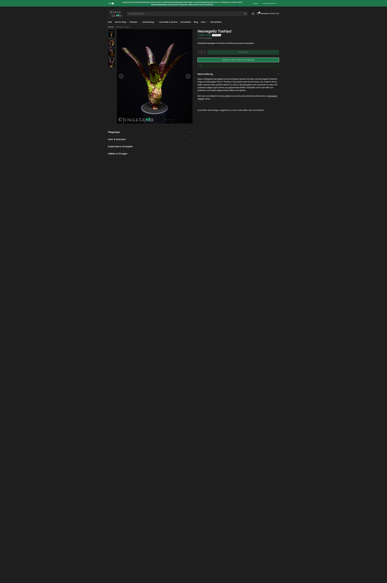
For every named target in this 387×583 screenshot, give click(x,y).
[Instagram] (109, 3)
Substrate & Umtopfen (120, 146)
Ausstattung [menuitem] (148, 22)
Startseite (111, 27)
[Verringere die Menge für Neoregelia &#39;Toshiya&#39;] (199, 52)
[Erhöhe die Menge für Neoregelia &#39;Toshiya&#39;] (204, 52)
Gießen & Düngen (117, 153)
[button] (238, 60)
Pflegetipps (114, 132)
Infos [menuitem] (203, 22)
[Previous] (121, 76)
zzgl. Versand (208, 38)
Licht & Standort (117, 139)
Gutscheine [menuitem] (185, 22)
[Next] (188, 76)
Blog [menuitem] (196, 22)
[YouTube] (112, 3)
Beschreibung (205, 74)
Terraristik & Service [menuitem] (168, 22)
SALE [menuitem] (110, 22)
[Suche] (245, 13)
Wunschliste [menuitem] (216, 22)
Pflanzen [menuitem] (133, 22)
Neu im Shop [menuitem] (120, 22)
